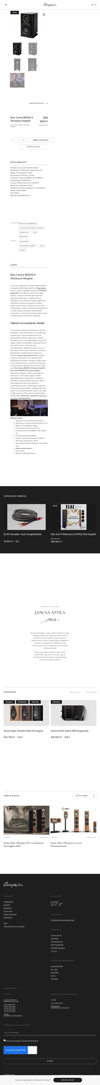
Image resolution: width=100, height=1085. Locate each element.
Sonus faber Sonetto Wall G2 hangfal (23, 730)
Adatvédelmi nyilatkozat (14, 926)
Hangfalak (24, 232)
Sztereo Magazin (58, 948)
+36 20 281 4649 (9, 1007)
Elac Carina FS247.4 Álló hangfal (68, 534)
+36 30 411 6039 (9, 1011)
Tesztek (7, 837)
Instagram (63, 920)
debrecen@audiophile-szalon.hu (60, 1007)
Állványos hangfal (28, 246)
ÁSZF (6, 923)
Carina (22, 250)
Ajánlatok (8, 911)
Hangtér (54, 979)
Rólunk (7, 905)
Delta (53, 976)
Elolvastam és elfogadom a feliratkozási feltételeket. (22, 1041)
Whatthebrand (57, 945)
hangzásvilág (57, 942)
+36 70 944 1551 (9, 1004)
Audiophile (24, 241)
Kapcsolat (8, 917)
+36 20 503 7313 (57, 1003)
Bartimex (55, 972)
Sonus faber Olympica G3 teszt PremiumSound (66, 844)
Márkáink (24, 236)
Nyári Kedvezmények (28, 223)
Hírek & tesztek (10, 914)
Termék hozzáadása (40, 140)
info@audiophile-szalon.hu (13, 1014)
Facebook (55, 920)
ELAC (35, 232)
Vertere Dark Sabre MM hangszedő (69, 730)
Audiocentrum (57, 966)
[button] (6, 4)
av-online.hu (56, 935)
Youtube (70, 920)
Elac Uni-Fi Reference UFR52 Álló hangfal (26, 534)
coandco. (55, 938)
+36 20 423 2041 (9, 1009)
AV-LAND (54, 969)
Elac (42, 246)
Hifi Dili (54, 951)
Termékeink (8, 902)
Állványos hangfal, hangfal (32, 228)
